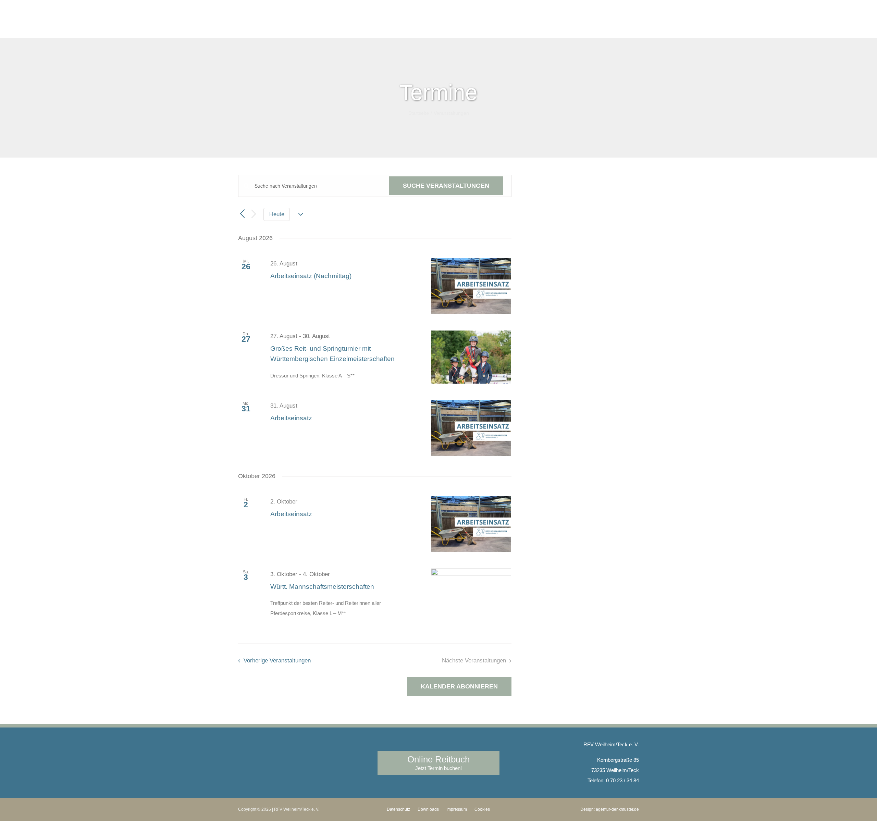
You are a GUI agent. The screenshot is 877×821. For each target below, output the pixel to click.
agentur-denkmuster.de (617, 809)
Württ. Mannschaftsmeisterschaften (322, 586)
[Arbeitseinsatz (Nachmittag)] (471, 286)
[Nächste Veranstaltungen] (254, 215)
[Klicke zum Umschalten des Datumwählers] (301, 214)
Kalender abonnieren (459, 686)
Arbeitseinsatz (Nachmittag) (310, 275)
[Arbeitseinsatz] (471, 428)
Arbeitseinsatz (291, 418)
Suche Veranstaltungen (446, 185)
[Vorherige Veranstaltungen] (242, 214)
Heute (276, 214)
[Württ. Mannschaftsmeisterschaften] (471, 595)
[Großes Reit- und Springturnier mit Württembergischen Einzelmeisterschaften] (471, 357)
